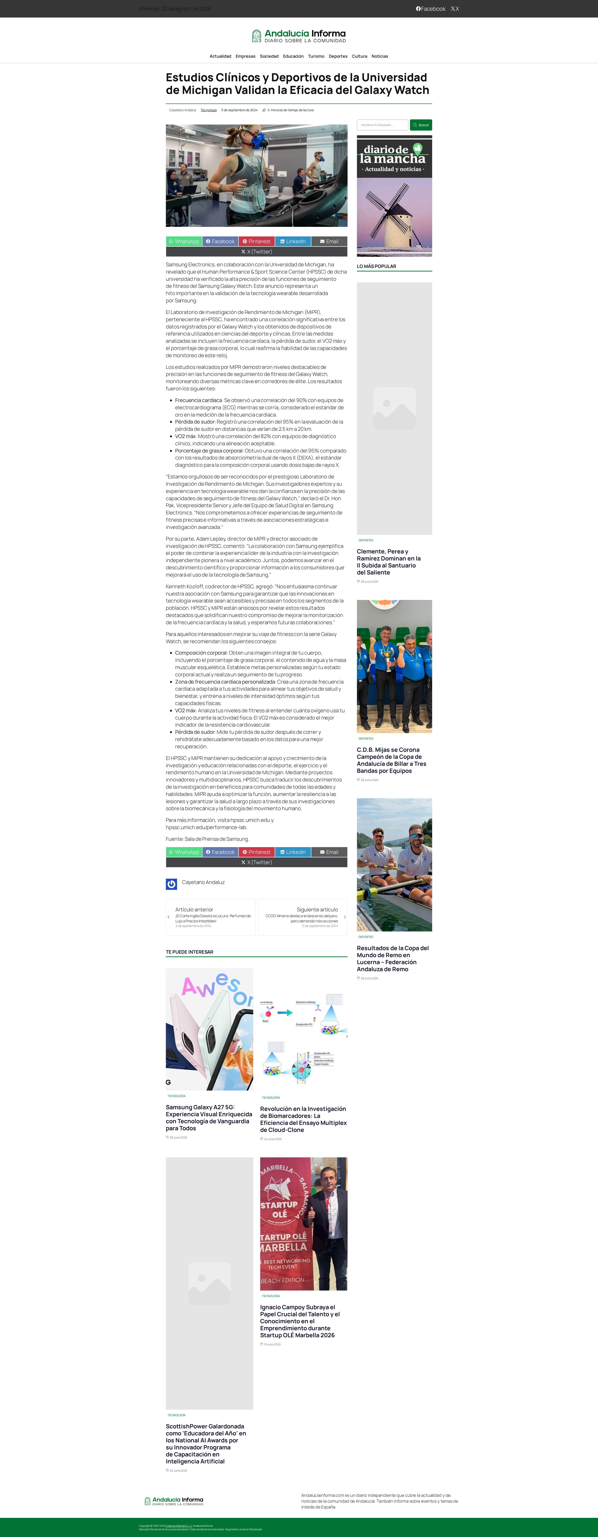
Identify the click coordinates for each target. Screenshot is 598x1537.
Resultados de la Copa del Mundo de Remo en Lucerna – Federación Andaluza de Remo (393, 958)
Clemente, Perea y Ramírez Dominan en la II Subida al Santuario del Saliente (389, 561)
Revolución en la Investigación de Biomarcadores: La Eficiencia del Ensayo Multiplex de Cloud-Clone (303, 1119)
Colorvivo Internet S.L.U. (179, 1525)
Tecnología (209, 110)
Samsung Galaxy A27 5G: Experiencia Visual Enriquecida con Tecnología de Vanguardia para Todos (209, 1117)
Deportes (366, 540)
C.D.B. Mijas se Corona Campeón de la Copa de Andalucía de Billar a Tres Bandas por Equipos (392, 760)
